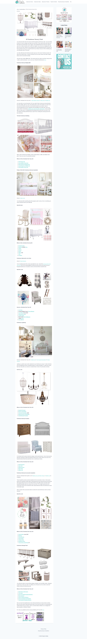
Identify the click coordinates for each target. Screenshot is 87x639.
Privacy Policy (43, 628)
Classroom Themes (45, 1)
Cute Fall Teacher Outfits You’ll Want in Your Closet (59, 36)
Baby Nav (43, 100)
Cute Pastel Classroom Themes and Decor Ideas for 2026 (68, 50)
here (45, 59)
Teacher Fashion (53, 1)
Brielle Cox (48, 100)
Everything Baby (22, 9)
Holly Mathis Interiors (36, 100)
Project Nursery (23, 261)
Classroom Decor (29, 1)
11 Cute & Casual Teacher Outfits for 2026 (59, 50)
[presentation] (59, 30)
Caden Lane (22, 198)
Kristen (19, 11)
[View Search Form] (71, 2)
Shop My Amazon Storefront (63, 1)
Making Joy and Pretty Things (38, 475)
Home (18, 9)
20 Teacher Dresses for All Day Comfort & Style (68, 36)
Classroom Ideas (37, 1)
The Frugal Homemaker (41, 359)
